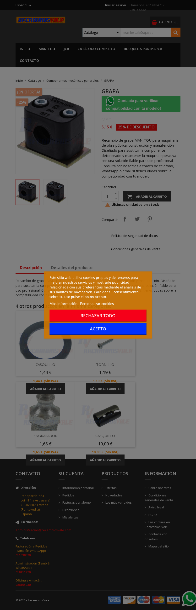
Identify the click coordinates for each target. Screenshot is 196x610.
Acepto (98, 329)
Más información (63, 303)
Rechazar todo (98, 315)
